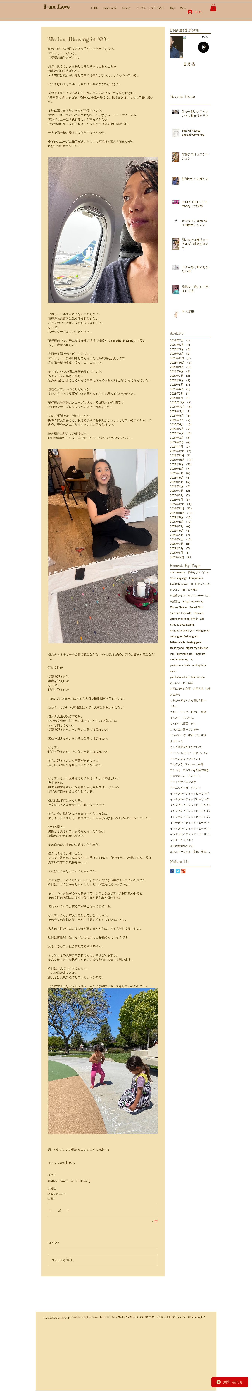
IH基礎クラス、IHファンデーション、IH (190, 595)
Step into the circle (180, 613)
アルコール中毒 (194, 764)
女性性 (52, 1188)
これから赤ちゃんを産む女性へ (188, 700)
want (173, 671)
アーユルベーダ (179, 787)
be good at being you (182, 630)
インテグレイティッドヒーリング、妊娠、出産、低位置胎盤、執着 (190, 816)
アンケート (194, 775)
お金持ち (175, 694)
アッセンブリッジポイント (185, 758)
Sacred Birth (196, 607)
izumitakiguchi (185, 653)
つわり (174, 706)
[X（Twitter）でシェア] (59, 1210)
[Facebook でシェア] (50, 1210)
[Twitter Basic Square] (178, 871)
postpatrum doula (180, 665)
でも (193, 723)
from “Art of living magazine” (191, 1317)
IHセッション (202, 583)
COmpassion (196, 578)
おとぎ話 (188, 682)
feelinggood (177, 647)
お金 (208, 688)
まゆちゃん (176, 741)
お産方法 (198, 688)
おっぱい (175, 682)
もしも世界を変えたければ (185, 746)
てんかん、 (189, 717)
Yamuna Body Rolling (182, 624)
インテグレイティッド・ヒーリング (190, 822)
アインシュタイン (180, 752)
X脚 (202, 618)
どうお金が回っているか (184, 729)
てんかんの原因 (179, 723)
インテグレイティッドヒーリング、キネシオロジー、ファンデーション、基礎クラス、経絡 (190, 805)
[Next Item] (204, 47)
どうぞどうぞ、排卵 (181, 735)
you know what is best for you (187, 676)
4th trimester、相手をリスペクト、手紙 (190, 572)
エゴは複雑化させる (181, 845)
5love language (178, 578)
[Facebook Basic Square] (172, 871)
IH (191, 583)
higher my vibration (197, 647)
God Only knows (179, 583)
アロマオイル (178, 775)
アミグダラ (176, 764)
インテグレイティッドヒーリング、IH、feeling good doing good (190, 799)
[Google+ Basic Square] (183, 871)
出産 (50, 1198)
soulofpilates (199, 665)
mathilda (200, 653)
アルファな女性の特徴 (195, 770)
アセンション (200, 752)
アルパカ (175, 770)
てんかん (175, 717)
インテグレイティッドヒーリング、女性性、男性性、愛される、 (190, 810)
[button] (213, 7)
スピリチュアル (57, 1193)
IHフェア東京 (190, 589)
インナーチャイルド (181, 840)
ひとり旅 (201, 735)
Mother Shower (57, 1181)
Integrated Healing (192, 601)
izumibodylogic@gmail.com (85, 1317)
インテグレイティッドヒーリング (189, 793)
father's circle (177, 642)
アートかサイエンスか (183, 781)
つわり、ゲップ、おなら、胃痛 (188, 711)
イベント (195, 787)
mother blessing (80, 1181)
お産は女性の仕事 (180, 688)
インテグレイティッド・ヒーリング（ (190, 828)
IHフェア (175, 589)
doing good (202, 630)
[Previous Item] (176, 47)
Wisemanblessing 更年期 (184, 618)
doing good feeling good (184, 636)
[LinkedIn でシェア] (68, 1210)
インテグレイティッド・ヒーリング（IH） (190, 834)
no (191, 659)
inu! (172, 653)
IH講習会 (175, 601)
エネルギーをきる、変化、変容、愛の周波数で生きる (190, 851)
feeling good (194, 642)
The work (198, 613)
